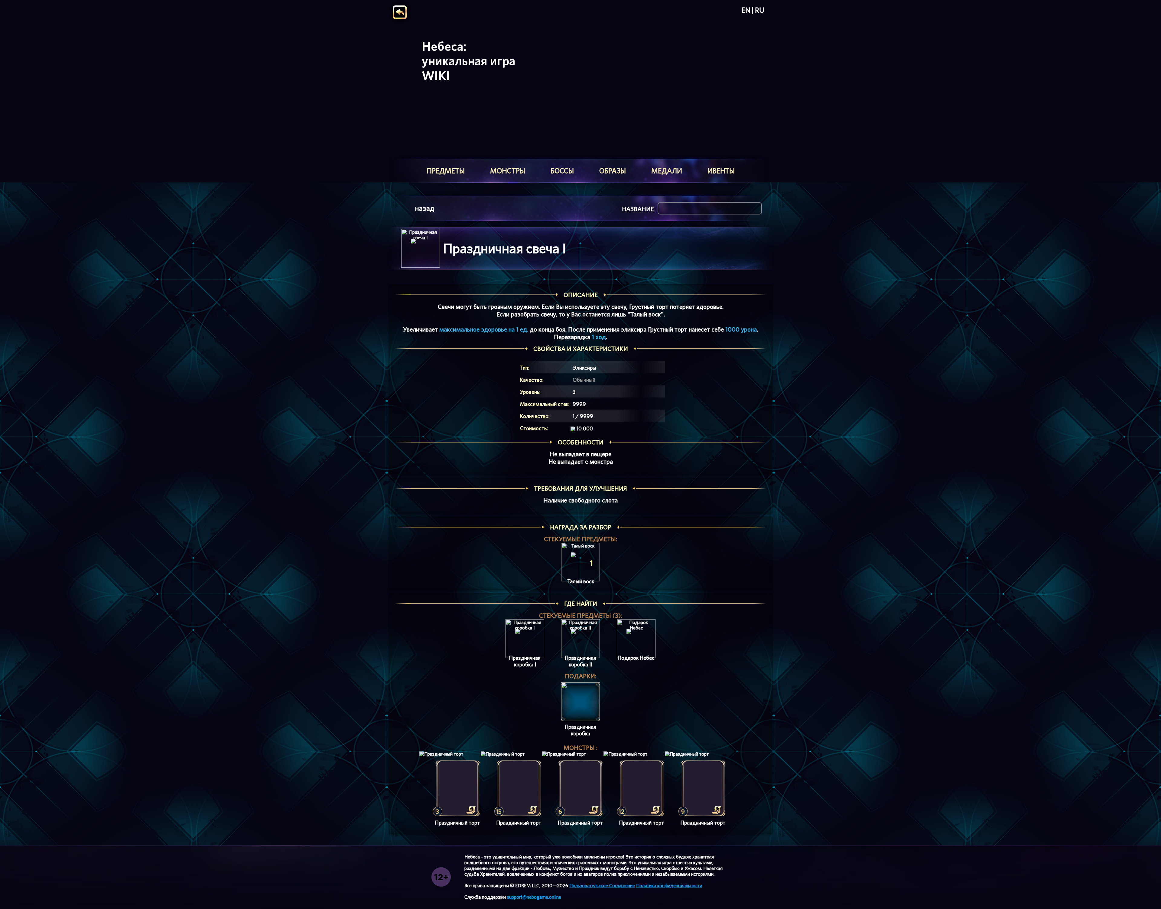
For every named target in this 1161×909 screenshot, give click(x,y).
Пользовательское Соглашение (602, 885)
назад (424, 208)
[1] (580, 562)
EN (746, 10)
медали (666, 170)
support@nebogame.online (534, 897)
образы (612, 170)
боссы (562, 170)
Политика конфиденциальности (669, 885)
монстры (507, 170)
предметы (446, 170)
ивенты (721, 170)
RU (759, 10)
